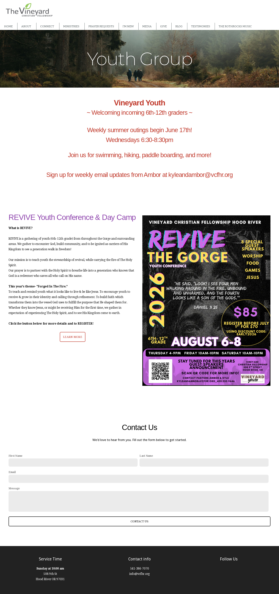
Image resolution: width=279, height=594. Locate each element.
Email (12, 472)
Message (14, 488)
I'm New (128, 26)
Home (8, 26)
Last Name (146, 455)
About (26, 26)
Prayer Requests (101, 26)
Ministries (71, 26)
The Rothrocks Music (235, 26)
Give (163, 26)
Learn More (72, 337)
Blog (179, 26)
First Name (15, 455)
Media (147, 26)
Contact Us (139, 521)
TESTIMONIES (200, 26)
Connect (47, 26)
